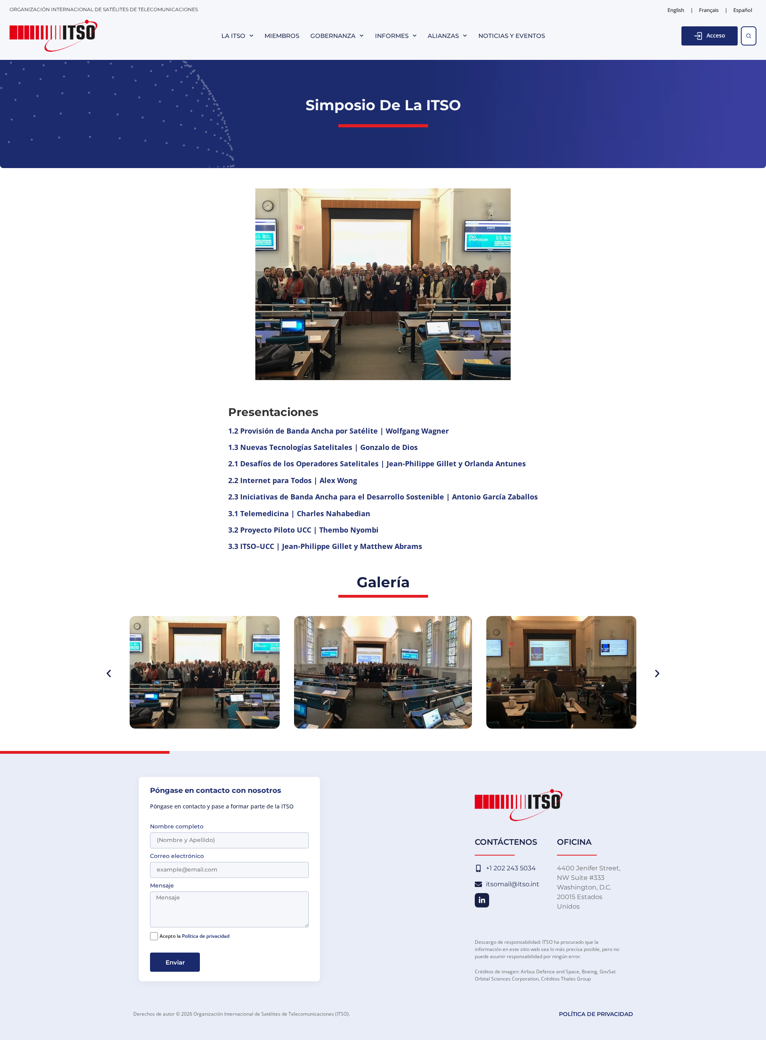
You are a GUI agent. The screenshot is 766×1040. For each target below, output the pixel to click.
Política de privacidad (205, 936)
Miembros (282, 36)
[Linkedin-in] (482, 900)
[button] (109, 674)
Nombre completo (176, 827)
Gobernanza (332, 36)
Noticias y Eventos (511, 36)
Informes (392, 36)
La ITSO (233, 36)
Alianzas (443, 36)
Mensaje (162, 886)
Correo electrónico (177, 856)
